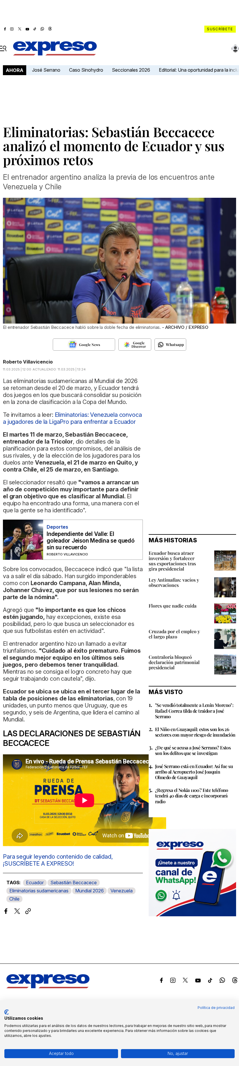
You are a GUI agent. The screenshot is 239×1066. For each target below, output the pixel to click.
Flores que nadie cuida (172, 606)
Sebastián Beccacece (73, 882)
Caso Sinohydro (86, 70)
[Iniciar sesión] (235, 48)
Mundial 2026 (89, 891)
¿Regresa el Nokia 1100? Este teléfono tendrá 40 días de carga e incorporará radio (191, 795)
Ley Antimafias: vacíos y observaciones (174, 582)
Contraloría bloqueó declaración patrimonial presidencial (174, 662)
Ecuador (35, 882)
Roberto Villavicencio (28, 361)
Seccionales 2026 (131, 70)
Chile (14, 899)
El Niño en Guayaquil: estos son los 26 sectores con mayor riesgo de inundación (195, 732)
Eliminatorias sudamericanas (38, 891)
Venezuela (121, 891)
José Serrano (46, 70)
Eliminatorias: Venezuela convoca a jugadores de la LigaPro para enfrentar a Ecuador (72, 418)
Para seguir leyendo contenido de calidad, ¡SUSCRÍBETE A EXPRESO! (58, 860)
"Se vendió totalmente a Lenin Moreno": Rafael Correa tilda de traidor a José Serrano (194, 710)
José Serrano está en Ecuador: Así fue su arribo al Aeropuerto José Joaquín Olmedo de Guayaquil (194, 771)
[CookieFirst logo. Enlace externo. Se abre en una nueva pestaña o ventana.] (6, 1012)
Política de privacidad (216, 1007)
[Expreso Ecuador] (47, 986)
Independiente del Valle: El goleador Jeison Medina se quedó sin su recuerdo (91, 541)
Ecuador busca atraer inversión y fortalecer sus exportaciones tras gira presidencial (172, 561)
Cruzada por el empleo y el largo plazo (174, 634)
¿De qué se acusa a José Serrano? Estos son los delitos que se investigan (193, 750)
